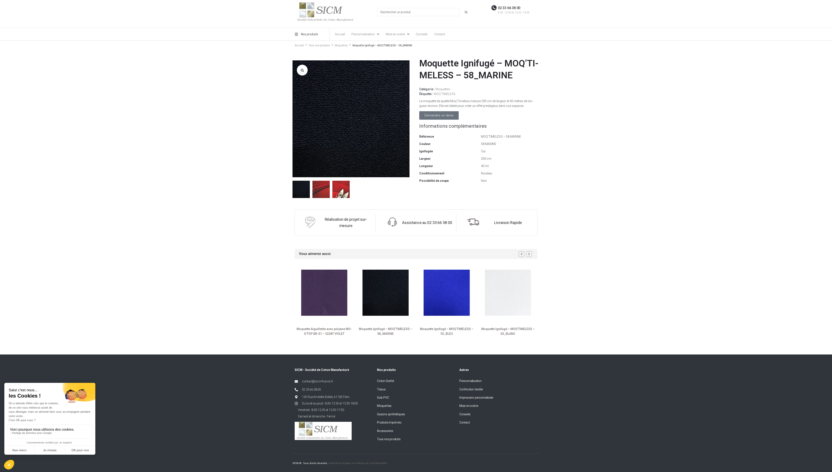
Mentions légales (341, 463)
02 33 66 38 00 (509, 8)
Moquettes (341, 45)
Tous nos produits (319, 45)
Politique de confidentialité (370, 463)
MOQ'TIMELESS (444, 94)
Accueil (299, 45)
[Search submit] (466, 12)
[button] (302, 70)
